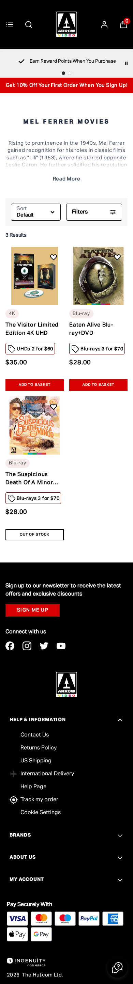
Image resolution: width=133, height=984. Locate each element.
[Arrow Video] (66, 24)
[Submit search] (29, 24)
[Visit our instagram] (27, 645)
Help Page (33, 787)
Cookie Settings (40, 812)
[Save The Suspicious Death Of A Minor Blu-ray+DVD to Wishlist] (53, 406)
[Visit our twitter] (44, 645)
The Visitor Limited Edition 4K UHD (32, 329)
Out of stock (34, 534)
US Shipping (35, 761)
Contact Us (34, 735)
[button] (117, 967)
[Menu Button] (9, 24)
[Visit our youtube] (61, 645)
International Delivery (47, 774)
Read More (66, 178)
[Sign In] (104, 24)
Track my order (39, 800)
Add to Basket (34, 385)
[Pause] (126, 63)
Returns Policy (38, 748)
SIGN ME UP (32, 610)
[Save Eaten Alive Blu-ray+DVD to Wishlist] (117, 257)
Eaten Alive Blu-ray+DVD (91, 329)
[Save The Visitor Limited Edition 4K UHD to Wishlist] (53, 257)
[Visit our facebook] (9, 645)
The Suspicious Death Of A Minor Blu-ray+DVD (29, 479)
